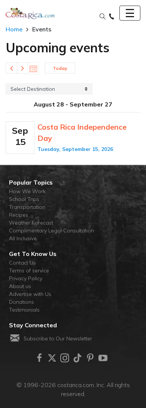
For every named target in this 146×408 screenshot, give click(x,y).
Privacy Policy (25, 278)
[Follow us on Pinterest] (90, 358)
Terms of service (29, 270)
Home (14, 29)
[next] (22, 68)
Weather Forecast (31, 222)
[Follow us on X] (52, 358)
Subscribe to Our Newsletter (58, 338)
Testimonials (24, 309)
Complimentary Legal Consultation (51, 230)
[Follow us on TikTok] (77, 358)
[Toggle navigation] (129, 13)
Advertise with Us (30, 294)
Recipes (18, 214)
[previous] (11, 68)
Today (60, 68)
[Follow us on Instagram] (64, 358)
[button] (102, 17)
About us (20, 286)
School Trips (24, 199)
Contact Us (22, 262)
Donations (21, 302)
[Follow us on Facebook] (39, 358)
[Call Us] (111, 17)
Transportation (27, 207)
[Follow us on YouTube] (102, 358)
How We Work (27, 191)
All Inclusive (23, 238)
